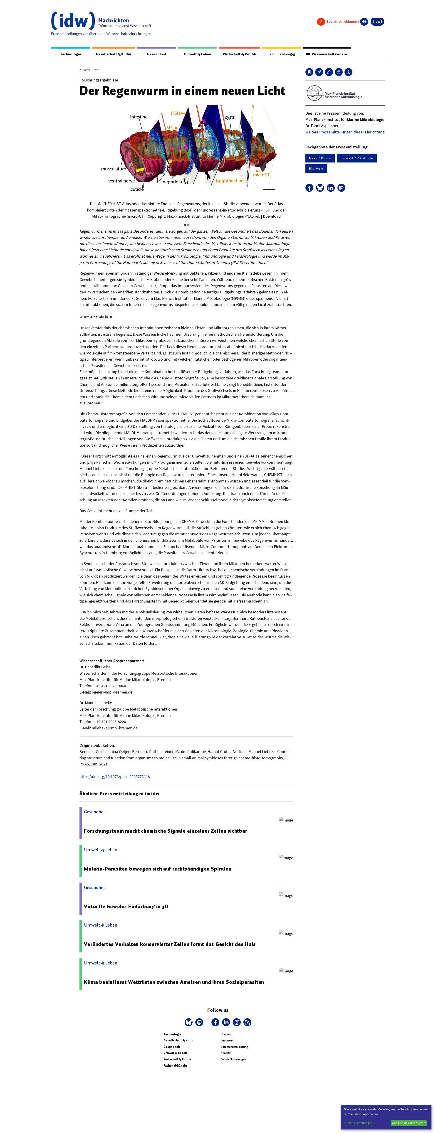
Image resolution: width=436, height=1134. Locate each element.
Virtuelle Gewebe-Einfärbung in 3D (126, 906)
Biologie (316, 168)
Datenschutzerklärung (234, 1047)
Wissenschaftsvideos (329, 54)
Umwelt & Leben (197, 54)
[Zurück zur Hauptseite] (377, 22)
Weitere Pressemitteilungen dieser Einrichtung (344, 132)
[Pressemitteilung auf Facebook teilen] (309, 188)
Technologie (70, 54)
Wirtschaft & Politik (239, 54)
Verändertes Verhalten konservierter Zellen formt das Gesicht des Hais (170, 944)
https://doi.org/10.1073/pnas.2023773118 (114, 776)
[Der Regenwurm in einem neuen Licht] (319, 72)
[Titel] (309, 72)
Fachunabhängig (281, 54)
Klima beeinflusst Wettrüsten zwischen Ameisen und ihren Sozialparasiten (174, 982)
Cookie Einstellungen (233, 1059)
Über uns (226, 1034)
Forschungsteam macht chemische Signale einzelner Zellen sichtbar (165, 831)
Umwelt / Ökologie (356, 158)
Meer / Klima (320, 158)
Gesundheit (156, 54)
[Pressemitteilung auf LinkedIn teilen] (331, 188)
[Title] (329, 72)
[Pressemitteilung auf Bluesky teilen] (320, 188)
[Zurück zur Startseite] (101, 23)
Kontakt (225, 1053)
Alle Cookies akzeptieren (408, 1123)
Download (272, 216)
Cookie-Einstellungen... (359, 1123)
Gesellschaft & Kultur (113, 54)
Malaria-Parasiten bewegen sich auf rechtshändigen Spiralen (157, 869)
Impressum (227, 1040)
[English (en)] (364, 22)
